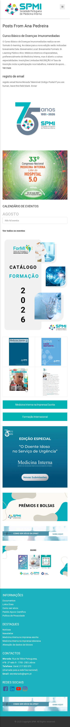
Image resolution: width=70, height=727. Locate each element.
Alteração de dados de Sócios (18, 644)
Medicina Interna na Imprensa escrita (20, 637)
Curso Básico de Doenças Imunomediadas (31, 36)
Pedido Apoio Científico (14, 612)
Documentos (9, 600)
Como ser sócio (10, 608)
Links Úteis (8, 604)
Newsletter (8, 633)
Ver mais (7, 68)
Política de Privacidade (14, 615)
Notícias (7, 629)
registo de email (13, 76)
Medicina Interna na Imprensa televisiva (22, 641)
